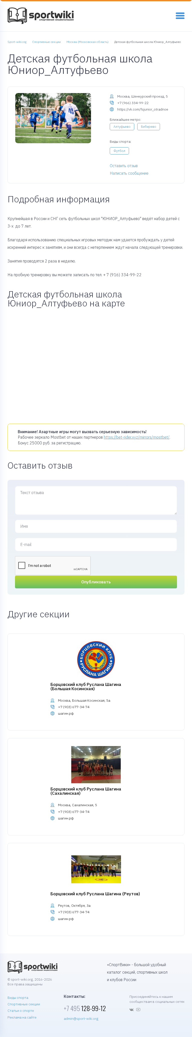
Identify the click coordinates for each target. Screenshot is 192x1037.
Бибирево (148, 127)
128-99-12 (85, 1008)
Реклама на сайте (22, 1017)
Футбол (119, 151)
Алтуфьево (122, 127)
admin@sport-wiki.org (81, 1018)
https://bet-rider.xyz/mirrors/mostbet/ (137, 437)
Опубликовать (96, 582)
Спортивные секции (24, 1004)
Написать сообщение (129, 173)
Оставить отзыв (124, 165)
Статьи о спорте (21, 1010)
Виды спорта (18, 997)
